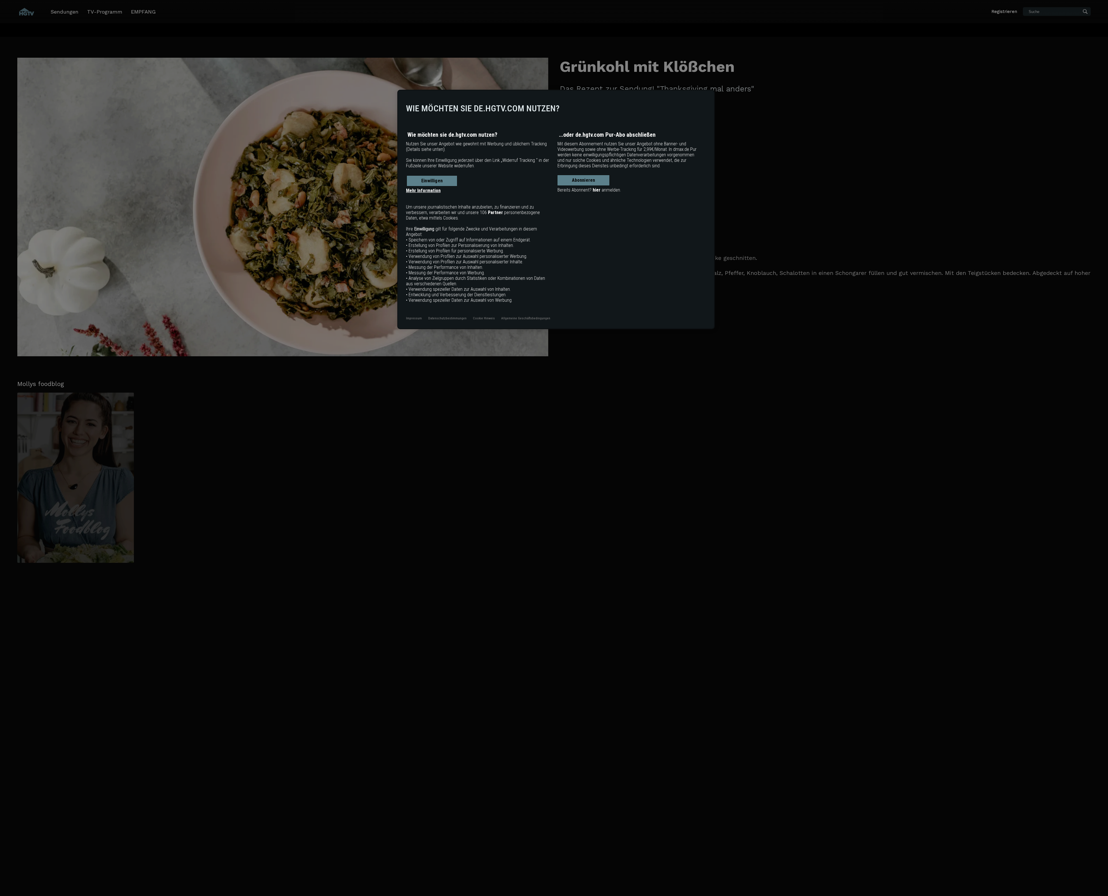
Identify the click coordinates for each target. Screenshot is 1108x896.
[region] (556, 209)
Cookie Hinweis (484, 318)
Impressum (414, 318)
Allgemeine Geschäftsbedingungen (525, 318)
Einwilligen (432, 180)
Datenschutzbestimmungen (447, 318)
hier (596, 190)
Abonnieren (583, 180)
